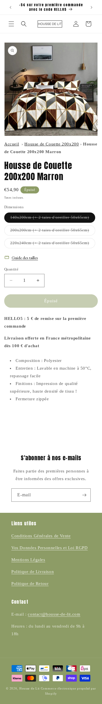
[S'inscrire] (84, 495)
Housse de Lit (29, 688)
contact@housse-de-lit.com (54, 614)
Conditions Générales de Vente (41, 536)
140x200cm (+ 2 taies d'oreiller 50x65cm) (52, 219)
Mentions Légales (28, 559)
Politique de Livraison (32, 571)
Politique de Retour (29, 583)
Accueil (11, 144)
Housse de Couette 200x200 (51, 144)
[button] (11, 24)
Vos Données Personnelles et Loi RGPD (49, 547)
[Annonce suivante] (91, 7)
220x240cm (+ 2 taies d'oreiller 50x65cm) (52, 244)
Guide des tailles (25, 257)
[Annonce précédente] (10, 7)
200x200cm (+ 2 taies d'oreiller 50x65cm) (52, 232)
